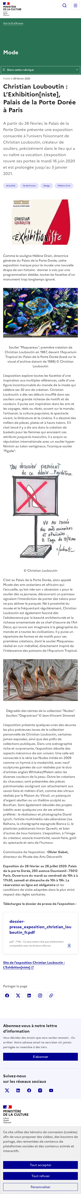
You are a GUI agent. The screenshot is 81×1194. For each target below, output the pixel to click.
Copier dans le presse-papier (51, 995)
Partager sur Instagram (40, 995)
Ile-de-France (29, 185)
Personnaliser (40, 1187)
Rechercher (64, 5)
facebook (29, 1090)
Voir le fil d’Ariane (13, 23)
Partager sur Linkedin (29, 995)
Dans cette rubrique (20, 70)
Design (46, 185)
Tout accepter (40, 1165)
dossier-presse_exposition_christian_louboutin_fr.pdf (40, 926)
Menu (75, 5)
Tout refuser (40, 1176)
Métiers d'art (64, 185)
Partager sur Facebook (7, 995)
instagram (40, 1090)
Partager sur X (18, 995)
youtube (51, 1090)
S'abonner (40, 1056)
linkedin (18, 1090)
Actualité (10, 185)
